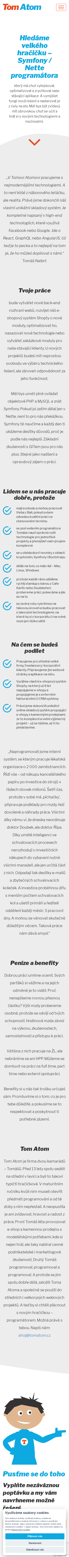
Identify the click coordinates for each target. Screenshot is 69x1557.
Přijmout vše (34, 1536)
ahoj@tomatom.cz (34, 1335)
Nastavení (35, 1543)
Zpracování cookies (21, 1529)
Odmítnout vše (35, 1549)
